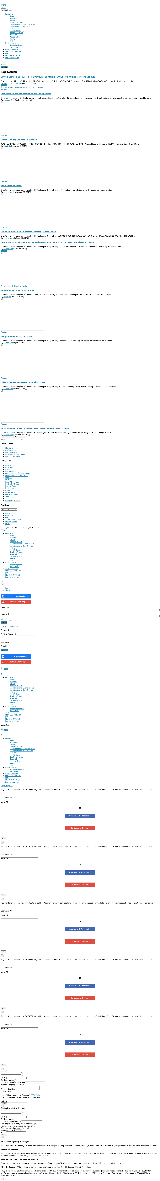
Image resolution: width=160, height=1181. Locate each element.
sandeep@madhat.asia (12, 83)
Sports (12, 39)
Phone (3, 1132)
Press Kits (9, 14)
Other (7, 490)
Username (5, 608)
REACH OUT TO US (12, 56)
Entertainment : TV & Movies (21, 26)
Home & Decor (15, 35)
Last (23, 1075)
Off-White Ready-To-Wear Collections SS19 (23, 382)
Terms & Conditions (13, 520)
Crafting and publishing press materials (18, 1124)
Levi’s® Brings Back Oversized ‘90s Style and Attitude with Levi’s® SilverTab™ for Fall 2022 (48, 77)
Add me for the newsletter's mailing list (23, 1097)
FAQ (6, 53)
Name (4, 1071)
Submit (4, 1103)
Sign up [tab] (8, 590)
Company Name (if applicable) (13, 1082)
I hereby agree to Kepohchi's (24, 1095)
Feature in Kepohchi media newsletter (17, 1126)
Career (12, 20)
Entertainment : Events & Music (22, 24)
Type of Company (8, 1085)
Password (5, 614)
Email (3, 1078)
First (23, 1073)
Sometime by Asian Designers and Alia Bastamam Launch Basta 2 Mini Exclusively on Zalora (47, 242)
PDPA (7, 524)
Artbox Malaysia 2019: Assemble (17, 290)
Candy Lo (7, 146)
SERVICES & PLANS (13, 51)
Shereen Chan (9, 100)
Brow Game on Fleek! (11, 186)
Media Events (10, 43)
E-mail (3, 646)
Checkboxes (6, 1091)
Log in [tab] (7, 588)
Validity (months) (8, 1130)
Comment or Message (10, 1089)
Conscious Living (17, 22)
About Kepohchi (11, 49)
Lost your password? (9, 626)
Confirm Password (8, 634)
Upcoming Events (17, 45)
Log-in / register (12, 58)
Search (4, 67)
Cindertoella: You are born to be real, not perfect (26, 94)
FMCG (7, 480)
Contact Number (8, 1080)
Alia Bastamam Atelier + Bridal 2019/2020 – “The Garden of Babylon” (36, 428)
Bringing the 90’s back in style (16, 336)
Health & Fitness (16, 33)
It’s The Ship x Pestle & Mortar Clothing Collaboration (28, 232)
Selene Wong (8, 192)
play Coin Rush (11, 452)
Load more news (7, 437)
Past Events (14, 47)
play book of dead (12, 456)
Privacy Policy (11, 522)
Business (13, 18)
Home (7, 513)
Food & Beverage (17, 31)
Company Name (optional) (11, 1121)
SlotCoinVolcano (12, 448)
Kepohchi (20, 528)
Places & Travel (16, 37)
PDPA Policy (36, 1095)
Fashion (13, 29)
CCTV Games (10, 450)
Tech (11, 41)
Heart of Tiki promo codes (15, 454)
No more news (19, 437)
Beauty (13, 16)
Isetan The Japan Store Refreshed (19, 140)
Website (4, 1101)
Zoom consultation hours (12, 1128)
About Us (9, 515)
